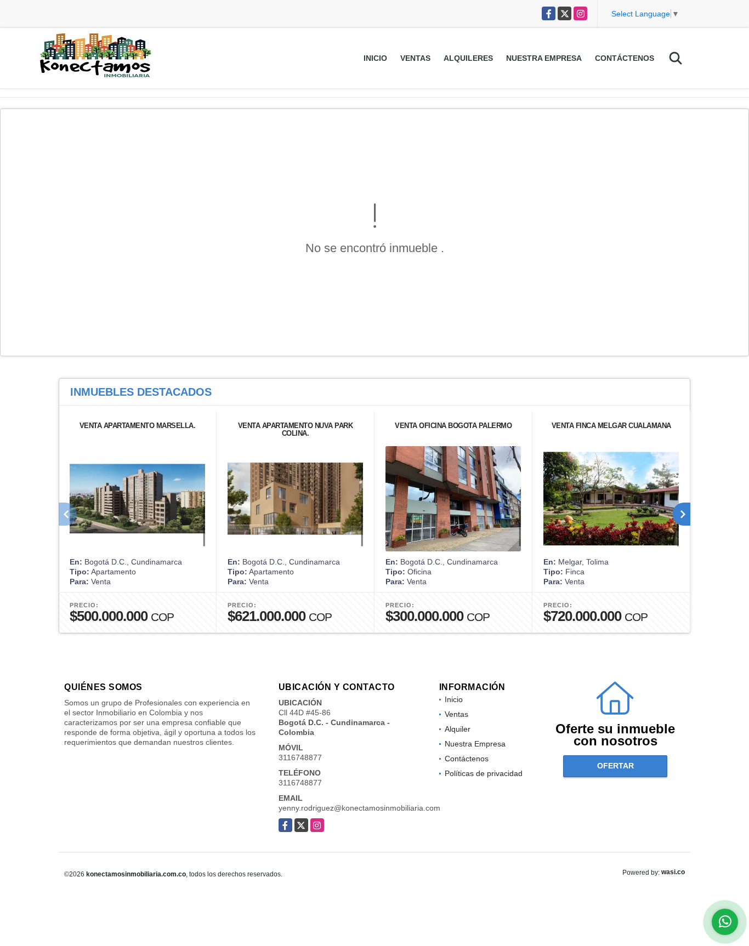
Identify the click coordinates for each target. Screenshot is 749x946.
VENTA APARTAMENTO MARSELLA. (138, 425)
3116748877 (300, 757)
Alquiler (457, 729)
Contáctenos (624, 58)
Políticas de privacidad (484, 773)
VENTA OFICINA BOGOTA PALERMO (453, 425)
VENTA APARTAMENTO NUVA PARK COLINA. (295, 429)
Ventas (415, 58)
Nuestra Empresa (544, 58)
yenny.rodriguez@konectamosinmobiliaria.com (359, 807)
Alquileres (468, 58)
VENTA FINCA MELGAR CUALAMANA (611, 425)
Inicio (375, 58)
